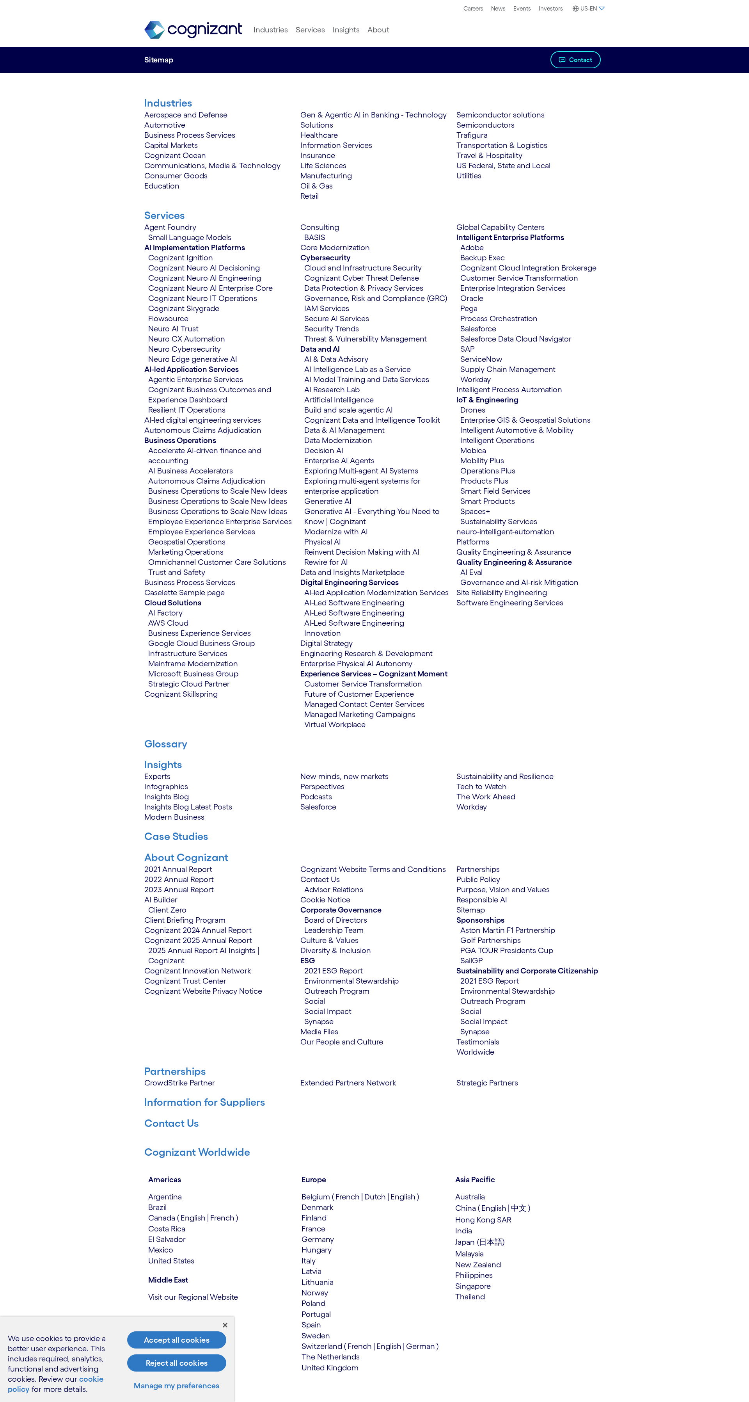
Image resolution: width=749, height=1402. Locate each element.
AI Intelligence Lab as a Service (357, 369)
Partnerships (478, 869)
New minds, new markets (344, 776)
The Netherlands (331, 1356)
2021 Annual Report (178, 869)
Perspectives (322, 786)
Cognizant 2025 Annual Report (198, 940)
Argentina (165, 1196)
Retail (309, 196)
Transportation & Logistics (501, 145)
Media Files (319, 1031)
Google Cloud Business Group (201, 643)
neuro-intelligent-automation (505, 531)
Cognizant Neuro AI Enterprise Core (210, 288)
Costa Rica (166, 1228)
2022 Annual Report (179, 879)
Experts (157, 776)
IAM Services (326, 308)
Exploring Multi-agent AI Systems (361, 470)
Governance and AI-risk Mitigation (519, 582)
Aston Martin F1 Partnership (507, 930)
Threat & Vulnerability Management (365, 338)
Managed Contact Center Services (364, 704)
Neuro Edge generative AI (192, 359)
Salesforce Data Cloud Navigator (516, 338)
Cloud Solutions (172, 602)
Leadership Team (334, 930)
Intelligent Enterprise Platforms (510, 237)
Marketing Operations (186, 552)
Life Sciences (323, 165)
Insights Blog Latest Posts (188, 806)
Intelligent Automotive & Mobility (516, 430)
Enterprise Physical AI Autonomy (356, 663)
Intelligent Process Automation (509, 389)
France (313, 1228)
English (193, 1217)
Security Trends (331, 328)
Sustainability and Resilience (505, 776)
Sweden (316, 1335)
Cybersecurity (325, 257)
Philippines (474, 1275)
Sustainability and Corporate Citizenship (527, 970)
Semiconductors (485, 125)
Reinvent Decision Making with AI (361, 552)
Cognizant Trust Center (185, 981)
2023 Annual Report (179, 889)
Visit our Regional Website (193, 1297)
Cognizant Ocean (175, 155)
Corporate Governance (341, 910)
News (498, 8)
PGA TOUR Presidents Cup (506, 950)
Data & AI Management (344, 430)
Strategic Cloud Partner (189, 684)
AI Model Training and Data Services (366, 379)
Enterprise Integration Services (513, 288)
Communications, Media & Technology (212, 165)
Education (161, 185)
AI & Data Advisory (336, 359)
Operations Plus (487, 470)
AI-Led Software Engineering (354, 602)
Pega (468, 308)
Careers (473, 8)
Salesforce (478, 328)
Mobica (473, 450)
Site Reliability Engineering (501, 592)
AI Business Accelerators (190, 470)
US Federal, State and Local (503, 165)
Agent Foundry (170, 227)
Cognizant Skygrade (183, 308)
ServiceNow (481, 359)
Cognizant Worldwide (197, 1152)
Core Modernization (335, 247)
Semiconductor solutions (500, 114)
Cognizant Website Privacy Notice (203, 991)
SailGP (471, 960)
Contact (580, 59)
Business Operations (180, 440)
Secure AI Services (336, 318)
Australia (470, 1196)
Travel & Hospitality (489, 155)
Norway (315, 1292)
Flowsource (168, 318)
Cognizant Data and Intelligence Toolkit (372, 420)
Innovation (322, 633)
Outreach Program (336, 991)
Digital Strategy (326, 643)
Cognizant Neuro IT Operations (202, 298)
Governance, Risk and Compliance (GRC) (375, 298)
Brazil (157, 1207)
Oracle (471, 298)
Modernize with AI (336, 531)
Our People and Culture (341, 1041)
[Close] (225, 1325)
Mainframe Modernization (193, 663)
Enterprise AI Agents (339, 460)
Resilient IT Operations (186, 410)
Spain (311, 1324)
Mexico (160, 1249)
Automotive (164, 125)
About (378, 29)
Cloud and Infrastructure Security (363, 267)
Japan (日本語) (480, 1242)
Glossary (165, 743)
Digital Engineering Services (349, 582)
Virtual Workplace (335, 724)
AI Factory (165, 612)
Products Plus (484, 481)
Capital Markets (171, 145)
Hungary (317, 1249)
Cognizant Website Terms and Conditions (373, 869)
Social (314, 1001)
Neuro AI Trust (173, 328)
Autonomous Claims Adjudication (202, 430)
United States (171, 1260)
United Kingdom (330, 1367)
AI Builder (160, 899)
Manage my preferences (176, 1385)
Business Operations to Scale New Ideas (217, 491)
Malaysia (469, 1253)
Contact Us (320, 879)
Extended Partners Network (348, 1082)
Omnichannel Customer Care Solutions (217, 562)
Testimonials (477, 1041)
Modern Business (174, 817)
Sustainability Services (498, 521)
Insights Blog (166, 796)
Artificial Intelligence (339, 399)
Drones (472, 410)
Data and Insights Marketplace (352, 572)
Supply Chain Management (508, 369)
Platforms (472, 541)
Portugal (316, 1314)
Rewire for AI (326, 562)
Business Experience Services (199, 633)
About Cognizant (186, 857)
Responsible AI (481, 899)
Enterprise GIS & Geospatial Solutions (525, 420)
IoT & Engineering (487, 399)
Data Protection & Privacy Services (363, 288)
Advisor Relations (333, 889)
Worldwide (475, 1052)
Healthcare (319, 135)
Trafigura (472, 135)
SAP (467, 349)
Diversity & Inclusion (335, 950)
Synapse (319, 1021)
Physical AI (322, 541)
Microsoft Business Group (193, 673)
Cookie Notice (325, 899)
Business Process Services (189, 135)
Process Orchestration (499, 318)
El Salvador (167, 1239)
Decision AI (323, 450)
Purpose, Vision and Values (503, 889)
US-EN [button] (588, 8)
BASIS (314, 237)
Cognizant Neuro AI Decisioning (204, 267)
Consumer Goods (176, 175)
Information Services (336, 145)
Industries (271, 29)
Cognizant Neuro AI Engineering (204, 278)
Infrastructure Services (187, 653)
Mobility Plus (482, 460)
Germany (318, 1239)
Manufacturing (326, 175)
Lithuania (318, 1282)
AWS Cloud (168, 623)
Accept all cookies (176, 1340)
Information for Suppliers (204, 1102)
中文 (519, 1208)
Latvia (311, 1271)
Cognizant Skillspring (181, 694)
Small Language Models (189, 237)
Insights (346, 29)
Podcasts (316, 796)
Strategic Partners (487, 1082)
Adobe (472, 247)
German (420, 1346)
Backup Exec (482, 257)
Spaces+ (475, 511)
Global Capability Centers (500, 227)
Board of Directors (335, 920)
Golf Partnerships (490, 940)
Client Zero (167, 910)
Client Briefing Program (184, 920)
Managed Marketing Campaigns (359, 714)
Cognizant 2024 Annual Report (198, 930)
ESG (307, 960)
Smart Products (487, 501)
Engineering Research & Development (366, 653)
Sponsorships (480, 920)
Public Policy (478, 879)
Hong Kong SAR (483, 1219)
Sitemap (470, 910)
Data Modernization (338, 440)
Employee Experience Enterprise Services (220, 521)
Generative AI (327, 501)
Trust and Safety (176, 572)
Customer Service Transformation (363, 684)
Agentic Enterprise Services (195, 379)
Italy (309, 1260)
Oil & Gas (316, 185)
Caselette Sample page (184, 592)
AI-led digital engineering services (202, 420)
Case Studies (176, 836)
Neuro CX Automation (186, 338)
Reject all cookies (177, 1363)
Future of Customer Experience (359, 694)
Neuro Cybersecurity (184, 349)
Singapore (473, 1286)
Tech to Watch (481, 786)
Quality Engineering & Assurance (513, 552)
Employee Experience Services (201, 531)
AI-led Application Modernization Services (376, 592)
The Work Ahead (485, 796)
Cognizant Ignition (180, 257)
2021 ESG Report (333, 970)
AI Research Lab (332, 389)
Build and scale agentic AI (348, 410)
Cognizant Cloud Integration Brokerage (528, 267)
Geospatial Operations (186, 541)
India (463, 1230)
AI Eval (471, 572)
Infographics (166, 786)
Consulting (319, 227)
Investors (551, 8)
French (222, 1217)
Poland (313, 1303)
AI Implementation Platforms (194, 247)
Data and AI (320, 349)
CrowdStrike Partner (179, 1082)
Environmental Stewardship (351, 981)
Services (310, 29)
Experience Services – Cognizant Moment (373, 673)
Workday (475, 379)
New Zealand (478, 1264)
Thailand (470, 1296)
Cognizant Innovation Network (197, 970)
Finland (314, 1217)
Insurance (317, 155)
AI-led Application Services (191, 369)
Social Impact (327, 1011)
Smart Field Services (495, 491)
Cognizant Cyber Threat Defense (361, 278)
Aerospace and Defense (185, 114)
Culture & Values (329, 940)
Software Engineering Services (509, 602)
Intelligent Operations (497, 440)
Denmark (318, 1207)
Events (522, 8)
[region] (117, 1359)
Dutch (375, 1196)
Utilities (468, 175)
